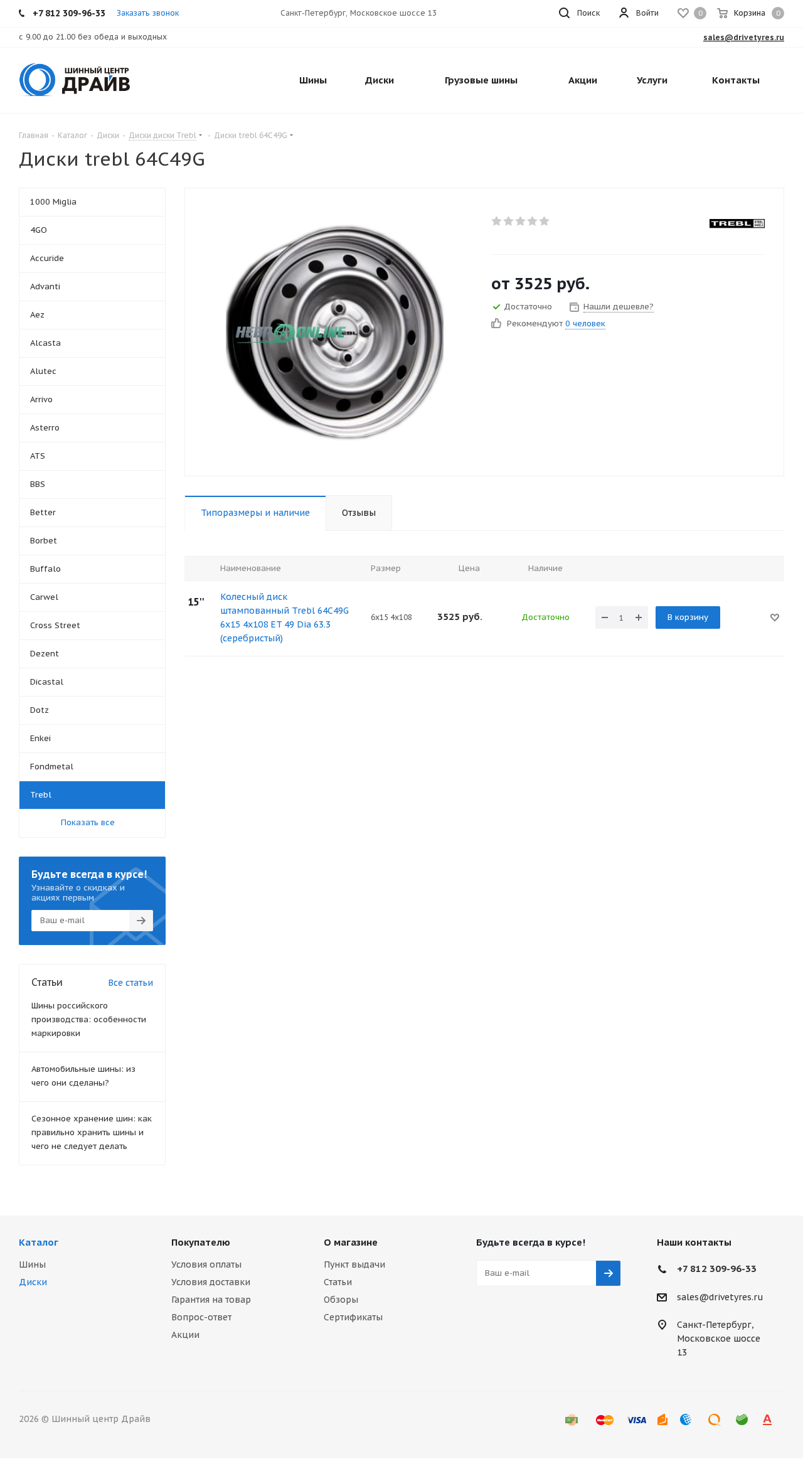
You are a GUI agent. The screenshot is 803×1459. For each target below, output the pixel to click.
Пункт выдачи (354, 1264)
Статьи (338, 1282)
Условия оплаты (206, 1264)
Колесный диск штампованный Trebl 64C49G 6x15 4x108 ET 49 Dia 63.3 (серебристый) (284, 617)
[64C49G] (334, 332)
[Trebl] (737, 222)
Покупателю (200, 1242)
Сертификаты (353, 1317)
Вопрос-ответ (201, 1317)
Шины (32, 1264)
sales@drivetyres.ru (720, 1297)
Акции (185, 1334)
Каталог (38, 1242)
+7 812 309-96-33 (717, 1269)
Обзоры (341, 1299)
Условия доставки (210, 1282)
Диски (33, 1282)
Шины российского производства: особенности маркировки (88, 1019)
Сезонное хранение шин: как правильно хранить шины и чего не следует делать (91, 1132)
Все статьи (130, 982)
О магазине (351, 1242)
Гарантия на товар (211, 1299)
